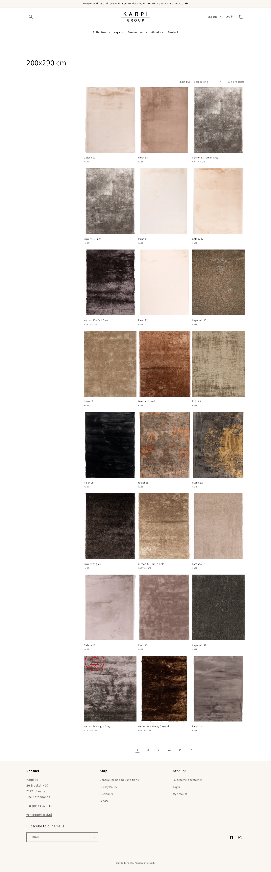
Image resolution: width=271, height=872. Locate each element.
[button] (30, 16)
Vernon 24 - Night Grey (97, 726)
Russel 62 (197, 482)
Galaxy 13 (89, 645)
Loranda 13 (198, 564)
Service (104, 801)
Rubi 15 (196, 401)
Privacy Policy (108, 787)
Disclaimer (106, 794)
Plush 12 (143, 320)
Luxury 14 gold (146, 401)
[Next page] (191, 749)
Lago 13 (88, 401)
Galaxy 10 (89, 157)
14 (180, 749)
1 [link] (137, 750)
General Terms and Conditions (119, 780)
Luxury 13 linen (93, 239)
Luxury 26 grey (92, 564)
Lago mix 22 (199, 645)
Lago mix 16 (199, 320)
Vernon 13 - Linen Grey (205, 157)
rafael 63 (143, 482)
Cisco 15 (143, 645)
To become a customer (187, 780)
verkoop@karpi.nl (39, 815)
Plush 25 (89, 482)
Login (176, 787)
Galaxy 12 (197, 239)
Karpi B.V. (129, 862)
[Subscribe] (93, 837)
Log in (230, 16)
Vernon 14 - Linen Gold (151, 564)
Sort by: (185, 82)
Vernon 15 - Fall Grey (96, 320)
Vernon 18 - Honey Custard (153, 726)
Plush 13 (143, 157)
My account (180, 794)
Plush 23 (197, 726)
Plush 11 (143, 239)
